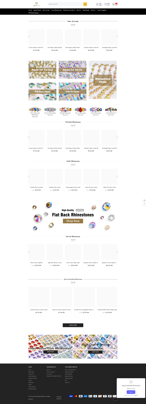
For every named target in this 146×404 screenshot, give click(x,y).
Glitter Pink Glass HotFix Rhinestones (109, 187)
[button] (28, 36)
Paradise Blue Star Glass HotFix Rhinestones (36, 187)
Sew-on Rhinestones (80, 113)
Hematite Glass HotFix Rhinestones (55, 187)
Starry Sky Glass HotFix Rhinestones (91, 187)
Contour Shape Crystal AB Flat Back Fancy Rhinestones (36, 48)
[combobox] (65, 4)
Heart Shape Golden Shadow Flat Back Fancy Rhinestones (73, 48)
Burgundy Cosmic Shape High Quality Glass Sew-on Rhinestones (91, 263)
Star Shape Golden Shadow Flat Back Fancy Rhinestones (54, 48)
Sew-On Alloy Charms (50, 113)
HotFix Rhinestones (96, 113)
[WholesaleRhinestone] (35, 109)
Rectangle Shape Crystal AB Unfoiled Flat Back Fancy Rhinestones (109, 48)
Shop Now (35, 117)
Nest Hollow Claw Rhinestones (35, 114)
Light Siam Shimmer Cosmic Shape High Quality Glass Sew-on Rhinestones (55, 263)
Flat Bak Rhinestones (65, 113)
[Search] (67, 4)
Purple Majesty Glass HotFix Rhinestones (73, 187)
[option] (36, 42)
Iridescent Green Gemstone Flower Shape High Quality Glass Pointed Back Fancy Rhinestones (61, 310)
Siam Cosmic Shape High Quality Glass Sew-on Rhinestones (73, 263)
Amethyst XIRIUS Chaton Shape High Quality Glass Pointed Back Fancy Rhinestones (107, 310)
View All (73, 24)
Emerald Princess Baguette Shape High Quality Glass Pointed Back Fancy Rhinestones (84, 310)
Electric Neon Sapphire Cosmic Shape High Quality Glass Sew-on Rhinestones (37, 263)
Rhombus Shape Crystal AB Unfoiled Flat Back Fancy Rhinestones (91, 48)
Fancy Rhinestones (111, 113)
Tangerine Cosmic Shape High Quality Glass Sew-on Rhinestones (109, 263)
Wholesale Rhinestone (40, 396)
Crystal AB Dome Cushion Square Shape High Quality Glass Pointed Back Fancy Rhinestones (39, 310)
